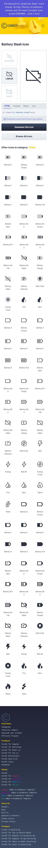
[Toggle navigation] (43, 25)
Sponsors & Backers (10, 816)
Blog (3, 810)
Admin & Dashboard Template (18, 790)
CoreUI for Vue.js (9, 753)
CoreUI (4, 773)
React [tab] (26, 105)
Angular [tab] (16, 105)
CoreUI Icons (7, 762)
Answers (4, 807)
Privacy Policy (8, 822)
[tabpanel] (24, 115)
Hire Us (4, 813)
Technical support (9, 730)
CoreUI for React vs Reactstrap (16, 845)
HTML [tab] (7, 105)
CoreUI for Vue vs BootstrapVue (16, 833)
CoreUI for (10, 776)
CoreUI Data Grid (9, 759)
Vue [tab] (34, 105)
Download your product (11, 733)
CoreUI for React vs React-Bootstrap (18, 842)
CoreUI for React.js (10, 750)
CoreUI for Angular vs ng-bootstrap (18, 836)
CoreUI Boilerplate (10, 756)
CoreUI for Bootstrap (11, 747)
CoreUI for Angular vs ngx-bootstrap (18, 839)
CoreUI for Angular (10, 744)
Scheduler (5, 765)
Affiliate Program (9, 736)
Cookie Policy (7, 819)
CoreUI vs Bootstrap (10, 830)
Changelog (5, 727)
